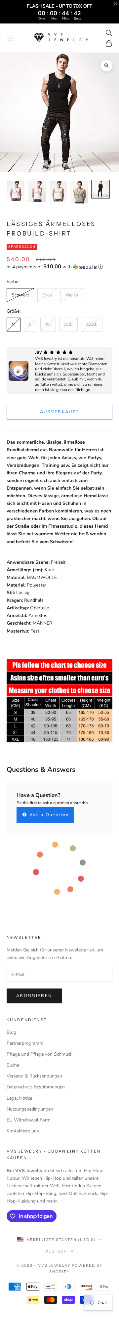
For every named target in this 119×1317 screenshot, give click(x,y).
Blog (11, 1032)
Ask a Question (48, 815)
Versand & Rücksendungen (34, 1076)
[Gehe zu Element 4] (79, 192)
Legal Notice (19, 1098)
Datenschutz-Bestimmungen (36, 1087)
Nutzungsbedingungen (30, 1109)
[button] (59, 267)
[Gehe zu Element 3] (58, 191)
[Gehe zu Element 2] (37, 191)
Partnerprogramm (25, 1043)
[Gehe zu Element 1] (16, 191)
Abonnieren (34, 996)
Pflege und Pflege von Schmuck (39, 1054)
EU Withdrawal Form (29, 1120)
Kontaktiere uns (23, 1131)
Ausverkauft (59, 412)
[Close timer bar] (115, 4)
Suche (13, 1065)
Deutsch (56, 1251)
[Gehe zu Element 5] (100, 189)
